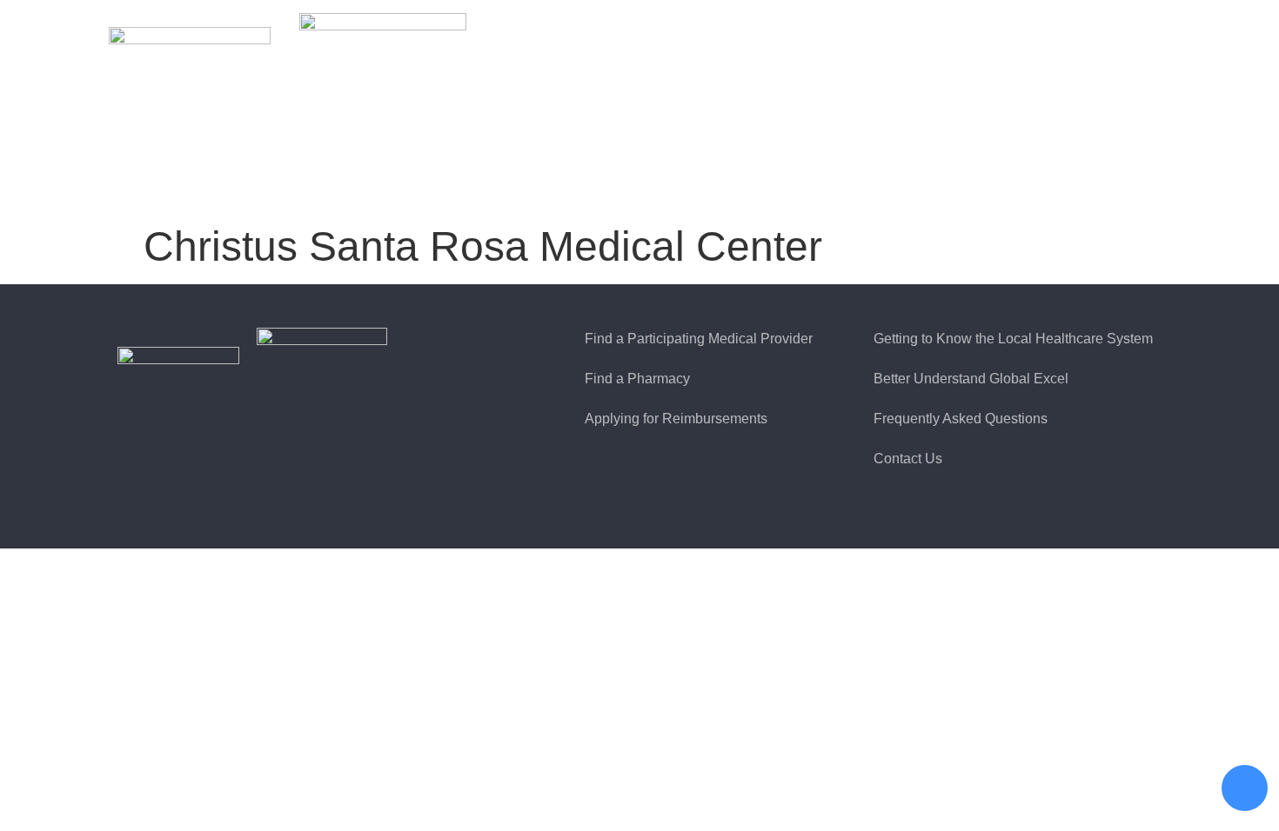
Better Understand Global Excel (971, 378)
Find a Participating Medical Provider (699, 338)
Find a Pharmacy (637, 378)
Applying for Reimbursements (676, 418)
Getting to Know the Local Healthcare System (1013, 338)
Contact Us (908, 458)
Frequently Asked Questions (961, 418)
